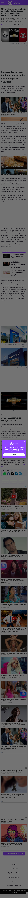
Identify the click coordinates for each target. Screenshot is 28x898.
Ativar (14, 454)
